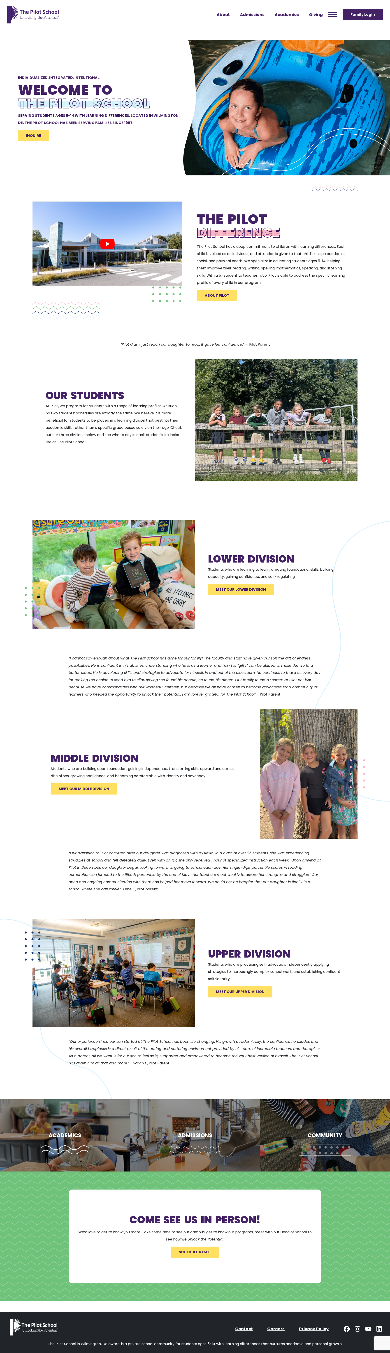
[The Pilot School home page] (33, 14)
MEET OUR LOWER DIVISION (241, 589)
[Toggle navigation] (332, 15)
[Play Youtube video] (107, 244)
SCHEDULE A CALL (195, 1252)
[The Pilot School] (34, 1328)
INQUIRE (33, 135)
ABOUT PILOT (217, 295)
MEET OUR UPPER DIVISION (240, 991)
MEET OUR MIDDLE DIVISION (84, 788)
